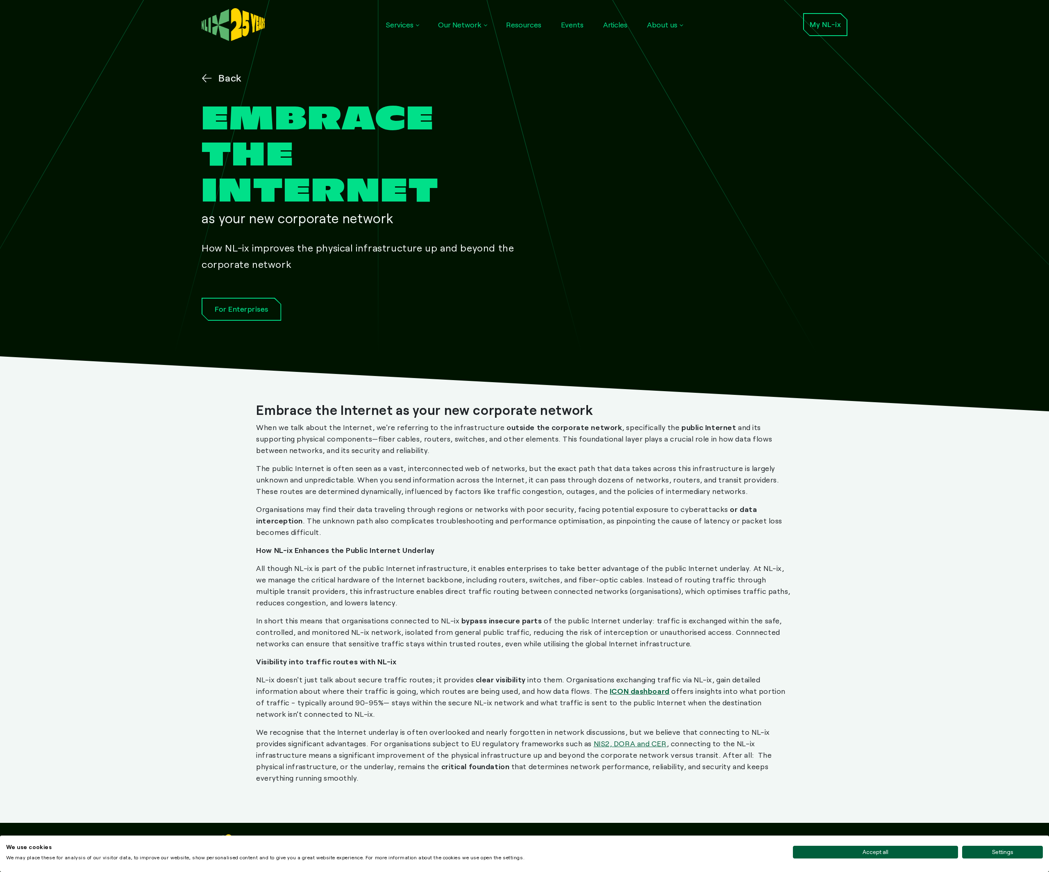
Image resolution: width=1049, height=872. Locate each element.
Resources (523, 24)
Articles (615, 24)
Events (572, 24)
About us (662, 24)
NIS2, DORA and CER (630, 743)
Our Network (459, 24)
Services (399, 24)
